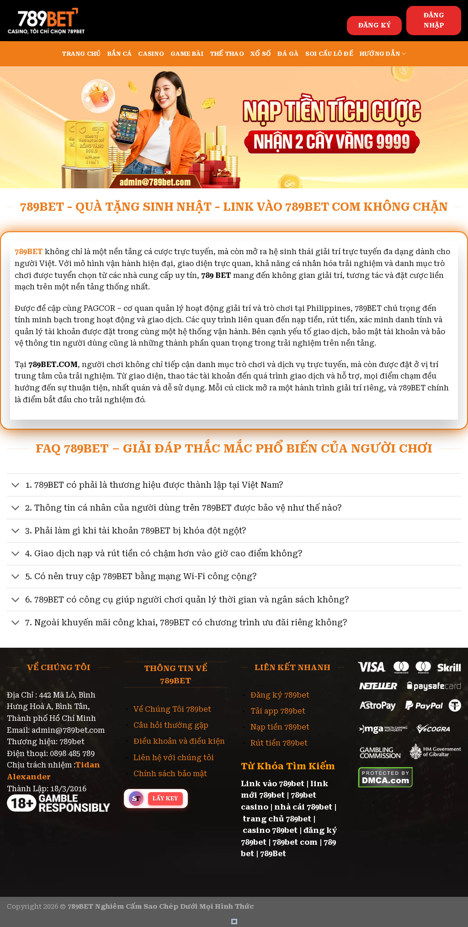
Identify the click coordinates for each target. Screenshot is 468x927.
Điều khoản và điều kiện (179, 741)
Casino (151, 53)
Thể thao (227, 53)
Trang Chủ (81, 53)
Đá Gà (287, 53)
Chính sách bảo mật (170, 773)
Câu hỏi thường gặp (170, 725)
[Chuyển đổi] (16, 485)
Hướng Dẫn (380, 53)
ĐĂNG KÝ (374, 25)
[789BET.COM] (52, 20)
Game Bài (186, 53)
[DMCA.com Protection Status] (385, 776)
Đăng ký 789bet (279, 695)
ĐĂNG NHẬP (434, 20)
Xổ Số (260, 53)
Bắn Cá (119, 53)
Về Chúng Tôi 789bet (172, 709)
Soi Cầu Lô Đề (329, 53)
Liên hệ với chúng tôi (173, 757)
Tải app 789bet (277, 711)
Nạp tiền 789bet (279, 727)
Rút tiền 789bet (279, 743)
